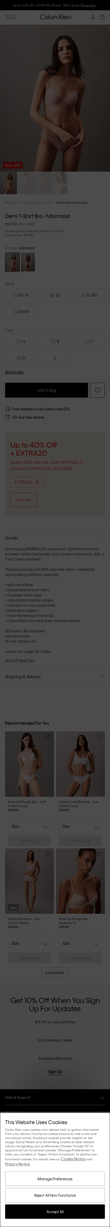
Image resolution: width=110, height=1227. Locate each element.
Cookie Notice (73, 1158)
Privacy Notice (17, 1164)
